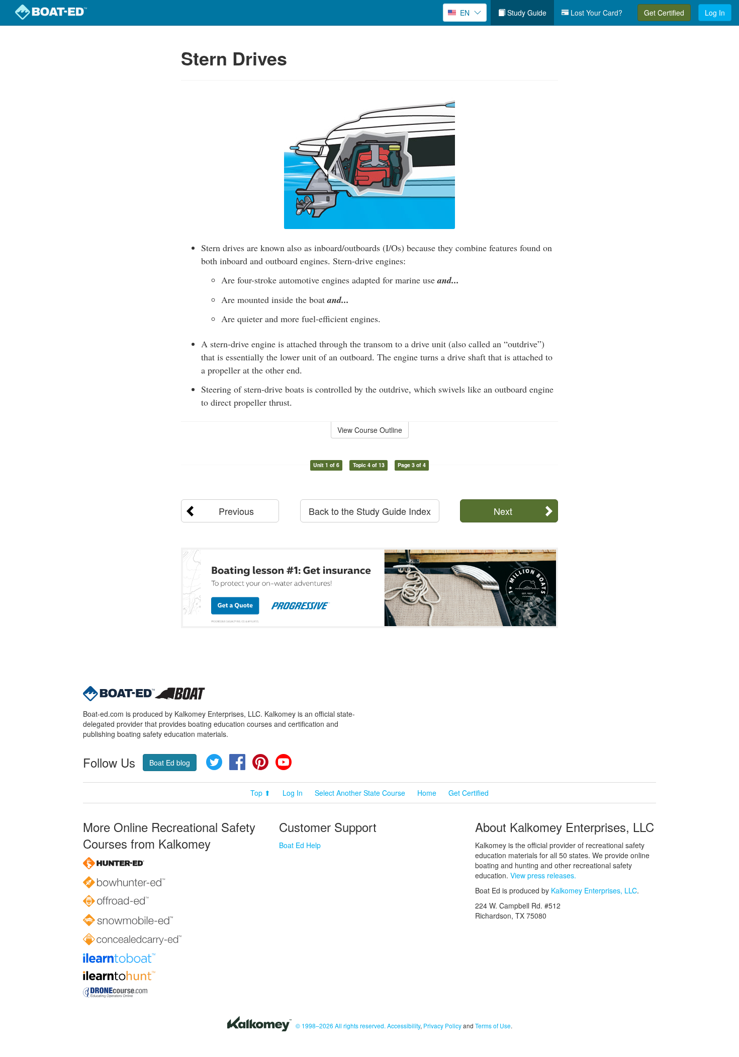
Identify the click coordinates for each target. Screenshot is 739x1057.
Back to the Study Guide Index (370, 510)
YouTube (283, 762)
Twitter (214, 762)
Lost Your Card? (595, 13)
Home (426, 793)
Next (503, 510)
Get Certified (664, 13)
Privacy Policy (442, 1025)
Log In (715, 13)
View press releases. (543, 875)
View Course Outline (369, 430)
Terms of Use (493, 1025)
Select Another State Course (360, 793)
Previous (236, 510)
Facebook (237, 762)
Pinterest (260, 762)
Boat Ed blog (169, 763)
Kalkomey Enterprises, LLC (594, 890)
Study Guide (525, 13)
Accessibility (403, 1025)
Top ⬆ (260, 793)
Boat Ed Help (300, 845)
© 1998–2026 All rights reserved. (341, 1025)
